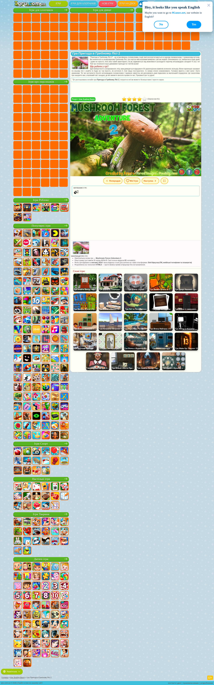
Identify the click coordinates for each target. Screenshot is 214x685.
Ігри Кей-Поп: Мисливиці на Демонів (36, 192)
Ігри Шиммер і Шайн (54, 126)
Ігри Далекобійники (63, 64)
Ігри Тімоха (17, 182)
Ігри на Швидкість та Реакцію (186, 36)
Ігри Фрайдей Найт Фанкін (54, 164)
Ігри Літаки (27, 64)
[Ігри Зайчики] (17, 541)
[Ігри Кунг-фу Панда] (55, 614)
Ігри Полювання (54, 55)
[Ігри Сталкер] (45, 368)
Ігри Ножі (149, 36)
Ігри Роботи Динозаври (63, 36)
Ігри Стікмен (54, 27)
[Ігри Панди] (36, 541)
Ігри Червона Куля (27, 98)
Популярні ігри (41, 226)
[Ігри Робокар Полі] (17, 653)
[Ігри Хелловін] (55, 281)
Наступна (148, 181)
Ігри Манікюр (102, 36)
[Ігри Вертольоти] (55, 262)
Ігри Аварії (36, 27)
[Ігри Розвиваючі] (36, 566)
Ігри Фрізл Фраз (17, 126)
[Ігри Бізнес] (36, 339)
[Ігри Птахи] (45, 541)
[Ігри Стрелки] (27, 435)
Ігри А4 (36, 145)
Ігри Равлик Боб (17, 98)
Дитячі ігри (41, 559)
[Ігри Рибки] (45, 531)
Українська (12, 671)
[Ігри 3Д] (36, 300)
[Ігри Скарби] (45, 329)
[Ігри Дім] (64, 643)
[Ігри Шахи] (36, 496)
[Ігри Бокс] (55, 461)
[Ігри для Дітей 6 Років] (27, 595)
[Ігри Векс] (27, 377)
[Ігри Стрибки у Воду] (45, 461)
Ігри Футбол (27, 17)
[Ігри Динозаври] (17, 531)
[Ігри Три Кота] (17, 605)
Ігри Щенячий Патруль (36, 89)
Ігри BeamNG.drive (45, 73)
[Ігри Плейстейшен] (45, 377)
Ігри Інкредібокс (63, 173)
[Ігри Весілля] (45, 643)
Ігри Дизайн (92, 45)
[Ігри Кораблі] (17, 271)
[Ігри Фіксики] (27, 624)
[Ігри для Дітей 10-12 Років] (55, 595)
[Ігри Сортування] (55, 387)
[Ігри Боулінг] (17, 451)
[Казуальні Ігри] (17, 377)
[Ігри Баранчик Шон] (45, 624)
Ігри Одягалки (102, 27)
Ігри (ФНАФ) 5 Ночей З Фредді (63, 89)
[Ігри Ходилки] (17, 358)
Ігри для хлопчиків (83, 3)
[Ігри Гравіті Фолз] (17, 634)
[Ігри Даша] (27, 586)
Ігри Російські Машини (54, 45)
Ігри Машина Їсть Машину (36, 45)
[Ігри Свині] (27, 521)
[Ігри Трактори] (45, 291)
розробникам (206, 683)
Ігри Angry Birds (27, 108)
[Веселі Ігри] (27, 663)
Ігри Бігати (36, 55)
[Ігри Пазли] (45, 576)
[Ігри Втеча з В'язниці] (17, 406)
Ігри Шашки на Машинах (63, 73)
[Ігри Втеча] (45, 243)
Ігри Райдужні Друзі (45, 154)
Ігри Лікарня (92, 36)
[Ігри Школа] (45, 406)
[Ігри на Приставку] (64, 406)
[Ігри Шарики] (64, 291)
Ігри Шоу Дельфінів (45, 108)
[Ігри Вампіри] (17, 387)
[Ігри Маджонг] (27, 486)
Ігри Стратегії (36, 17)
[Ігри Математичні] (27, 576)
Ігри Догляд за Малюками (83, 45)
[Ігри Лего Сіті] (64, 271)
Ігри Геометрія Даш (140, 27)
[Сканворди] (55, 368)
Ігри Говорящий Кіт (45, 89)
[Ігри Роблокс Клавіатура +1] (27, 217)
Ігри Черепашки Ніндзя (45, 126)
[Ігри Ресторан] (27, 653)
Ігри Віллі (17, 89)
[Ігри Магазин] (45, 653)
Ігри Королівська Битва (63, 17)
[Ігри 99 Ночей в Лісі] (27, 207)
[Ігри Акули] (36, 531)
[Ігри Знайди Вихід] (64, 243)
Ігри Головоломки (149, 45)
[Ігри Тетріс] (17, 329)
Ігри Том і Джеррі (17, 136)
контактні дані (174, 683)
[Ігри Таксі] (27, 271)
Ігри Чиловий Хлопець (27, 182)
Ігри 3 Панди (54, 108)
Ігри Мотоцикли (45, 27)
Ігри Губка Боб (27, 89)
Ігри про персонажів (41, 82)
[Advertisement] (135, 89)
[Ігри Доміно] (17, 496)
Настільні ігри (41, 479)
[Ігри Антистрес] (64, 348)
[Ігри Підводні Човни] (55, 271)
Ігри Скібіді (63, 164)
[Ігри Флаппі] (36, 358)
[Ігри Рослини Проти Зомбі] (27, 329)
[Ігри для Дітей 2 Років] (45, 586)
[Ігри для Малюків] (17, 566)
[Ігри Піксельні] (55, 291)
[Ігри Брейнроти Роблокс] (64, 207)
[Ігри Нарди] (55, 496)
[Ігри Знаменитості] (17, 663)
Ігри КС (17, 73)
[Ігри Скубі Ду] (27, 614)
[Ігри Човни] (45, 271)
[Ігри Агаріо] (27, 243)
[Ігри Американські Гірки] (64, 339)
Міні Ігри (177, 36)
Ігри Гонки (27, 36)
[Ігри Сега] (45, 310)
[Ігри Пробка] (17, 435)
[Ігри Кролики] (55, 541)
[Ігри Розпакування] (45, 435)
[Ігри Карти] (36, 486)
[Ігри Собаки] (64, 521)
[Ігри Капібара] (17, 550)
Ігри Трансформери (45, 173)
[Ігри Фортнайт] (36, 281)
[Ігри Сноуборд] (64, 451)
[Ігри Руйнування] (17, 339)
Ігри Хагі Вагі (63, 145)
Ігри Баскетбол (177, 45)
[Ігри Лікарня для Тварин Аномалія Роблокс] (17, 217)
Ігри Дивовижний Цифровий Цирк (36, 173)
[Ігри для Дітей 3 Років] (55, 586)
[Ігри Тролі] (64, 605)
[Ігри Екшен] (17, 233)
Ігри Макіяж (120, 36)
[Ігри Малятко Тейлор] (36, 605)
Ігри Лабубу (17, 192)
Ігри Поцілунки (120, 27)
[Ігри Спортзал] (36, 470)
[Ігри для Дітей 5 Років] (17, 595)
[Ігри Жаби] (27, 550)
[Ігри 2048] (36, 329)
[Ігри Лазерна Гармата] (27, 310)
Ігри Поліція (54, 36)
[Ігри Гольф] (27, 451)
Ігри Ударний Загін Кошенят (45, 117)
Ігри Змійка (140, 45)
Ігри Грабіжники (27, 45)
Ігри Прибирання (102, 45)
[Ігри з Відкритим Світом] (64, 320)
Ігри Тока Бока (54, 154)
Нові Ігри (107, 3)
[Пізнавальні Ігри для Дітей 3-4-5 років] (45, 566)
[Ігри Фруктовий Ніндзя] (17, 243)
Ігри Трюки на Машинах (195, 36)
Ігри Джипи (63, 55)
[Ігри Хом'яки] (64, 541)
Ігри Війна (54, 64)
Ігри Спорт (41, 444)
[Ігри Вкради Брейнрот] (45, 207)
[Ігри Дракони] (27, 531)
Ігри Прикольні (167, 36)
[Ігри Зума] (27, 300)
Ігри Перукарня (111, 27)
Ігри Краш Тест (36, 73)
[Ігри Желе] (64, 425)
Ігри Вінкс (120, 45)
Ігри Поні (74, 17)
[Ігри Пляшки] (27, 425)
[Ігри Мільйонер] (17, 348)
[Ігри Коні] (17, 521)
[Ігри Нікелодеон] (17, 252)
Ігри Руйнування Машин (54, 73)
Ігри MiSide (36, 182)
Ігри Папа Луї (129, 27)
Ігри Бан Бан (45, 164)
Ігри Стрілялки (45, 55)
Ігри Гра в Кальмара (27, 145)
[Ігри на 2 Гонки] (17, 262)
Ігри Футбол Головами (36, 64)
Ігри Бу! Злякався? (45, 182)
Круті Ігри (167, 45)
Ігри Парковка (17, 17)
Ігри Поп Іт (158, 36)
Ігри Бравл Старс (17, 145)
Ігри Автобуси (17, 55)
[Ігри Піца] (36, 634)
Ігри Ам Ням (36, 108)
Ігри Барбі (102, 17)
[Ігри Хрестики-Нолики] (55, 505)
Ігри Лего (63, 98)
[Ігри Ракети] (55, 348)
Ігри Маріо (54, 117)
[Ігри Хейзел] (64, 566)
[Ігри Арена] (45, 262)
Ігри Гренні (54, 145)
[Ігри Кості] (36, 505)
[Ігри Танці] (36, 653)
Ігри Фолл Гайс (45, 136)
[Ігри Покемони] (17, 643)
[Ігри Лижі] (17, 461)
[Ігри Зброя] (36, 310)
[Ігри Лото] (27, 505)
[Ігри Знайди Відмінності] (45, 605)
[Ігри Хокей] (27, 461)
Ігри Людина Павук (63, 117)
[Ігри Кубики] (64, 281)
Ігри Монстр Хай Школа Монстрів (120, 17)
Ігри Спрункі (54, 173)
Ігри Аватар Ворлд (63, 154)
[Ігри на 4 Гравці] (36, 233)
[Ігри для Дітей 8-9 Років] (45, 595)
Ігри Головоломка (27, 164)
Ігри (58, 3)
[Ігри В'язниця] (55, 435)
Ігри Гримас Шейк (17, 173)
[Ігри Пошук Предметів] (36, 320)
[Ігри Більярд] (36, 451)
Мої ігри (134, 181)
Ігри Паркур (17, 64)
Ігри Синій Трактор (36, 136)
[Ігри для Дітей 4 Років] (64, 586)
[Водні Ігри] (36, 435)
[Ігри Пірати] (17, 310)
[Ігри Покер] (64, 486)
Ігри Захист (186, 45)
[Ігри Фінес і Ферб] (45, 614)
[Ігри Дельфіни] (55, 531)
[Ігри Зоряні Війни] (55, 310)
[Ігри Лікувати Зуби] (64, 634)
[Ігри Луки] (64, 252)
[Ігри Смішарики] (55, 566)
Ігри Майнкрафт (17, 27)
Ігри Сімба (17, 164)
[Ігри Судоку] (64, 496)
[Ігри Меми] (27, 387)
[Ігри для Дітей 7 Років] (36, 595)
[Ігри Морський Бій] (17, 281)
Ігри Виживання (17, 45)
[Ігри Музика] (55, 329)
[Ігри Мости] (17, 416)
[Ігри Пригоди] (27, 262)
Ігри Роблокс (41, 200)
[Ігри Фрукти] (17, 425)
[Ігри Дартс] (17, 470)
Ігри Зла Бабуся (54, 98)
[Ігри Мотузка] (45, 425)
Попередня (114, 181)
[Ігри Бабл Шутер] (64, 358)
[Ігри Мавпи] (64, 531)
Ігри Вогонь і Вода (92, 17)
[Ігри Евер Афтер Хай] (17, 614)
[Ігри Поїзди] (36, 271)
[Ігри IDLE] (36, 425)
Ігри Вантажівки (63, 27)
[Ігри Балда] (36, 377)
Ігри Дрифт (63, 45)
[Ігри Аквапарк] (55, 243)
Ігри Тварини (41, 514)
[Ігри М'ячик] (55, 339)
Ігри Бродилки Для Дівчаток (129, 17)
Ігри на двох (128, 3)
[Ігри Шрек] (36, 614)
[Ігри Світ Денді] (55, 207)
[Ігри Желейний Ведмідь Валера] (27, 605)
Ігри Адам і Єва (36, 126)
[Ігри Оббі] (36, 207)
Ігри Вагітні (74, 36)
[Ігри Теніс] (55, 451)
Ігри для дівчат (102, 10)
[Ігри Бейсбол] (45, 470)
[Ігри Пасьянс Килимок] (27, 496)
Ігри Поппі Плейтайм (27, 192)
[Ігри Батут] (64, 461)
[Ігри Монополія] (45, 505)
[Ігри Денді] (36, 348)
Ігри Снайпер (36, 36)
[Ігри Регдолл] (64, 396)
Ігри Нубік (17, 154)
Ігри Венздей (36, 164)
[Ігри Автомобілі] (27, 233)
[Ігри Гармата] (27, 368)
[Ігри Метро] (17, 300)
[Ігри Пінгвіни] (27, 541)
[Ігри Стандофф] (27, 416)
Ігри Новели (83, 36)
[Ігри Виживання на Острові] (64, 416)
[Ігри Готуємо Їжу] (27, 634)
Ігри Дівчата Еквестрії (83, 17)
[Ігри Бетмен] (55, 634)
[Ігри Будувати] (55, 406)
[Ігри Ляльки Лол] (55, 653)
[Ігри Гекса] (36, 406)
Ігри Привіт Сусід (27, 154)
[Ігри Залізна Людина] (27, 643)
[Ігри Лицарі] (36, 387)
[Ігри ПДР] (27, 252)
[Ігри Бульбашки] (36, 586)
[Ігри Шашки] (45, 496)
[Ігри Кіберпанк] (45, 281)
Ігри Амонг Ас (63, 136)
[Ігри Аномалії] (36, 416)
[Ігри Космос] (36, 262)
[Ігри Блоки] (55, 320)
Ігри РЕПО (54, 182)
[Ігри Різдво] (17, 576)
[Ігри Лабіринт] (55, 377)
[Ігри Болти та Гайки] (55, 396)
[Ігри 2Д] (45, 300)
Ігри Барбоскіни (36, 117)
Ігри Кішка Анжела (83, 27)
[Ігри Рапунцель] (36, 576)
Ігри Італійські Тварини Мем (63, 182)
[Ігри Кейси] (55, 416)
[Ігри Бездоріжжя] (64, 262)
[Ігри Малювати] (64, 595)
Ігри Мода (74, 45)
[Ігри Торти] (64, 329)
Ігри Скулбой (36, 154)
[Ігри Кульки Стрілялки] (45, 233)
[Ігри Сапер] (17, 505)
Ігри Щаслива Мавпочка (63, 126)
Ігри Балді (45, 145)
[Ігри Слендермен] (36, 252)
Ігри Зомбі (54, 17)
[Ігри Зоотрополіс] (55, 605)
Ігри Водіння (45, 64)
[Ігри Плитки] (45, 396)
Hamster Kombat (27, 173)
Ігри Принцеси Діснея (129, 36)
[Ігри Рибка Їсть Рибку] (36, 396)
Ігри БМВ (27, 73)
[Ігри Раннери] (27, 348)
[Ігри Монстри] (45, 348)
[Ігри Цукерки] (64, 576)
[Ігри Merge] (45, 387)
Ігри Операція (111, 36)
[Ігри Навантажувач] (55, 252)
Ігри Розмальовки (74, 27)
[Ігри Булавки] (55, 425)
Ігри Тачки (63, 108)
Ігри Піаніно (111, 45)
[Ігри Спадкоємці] (55, 643)
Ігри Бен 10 (27, 126)
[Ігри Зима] (55, 358)
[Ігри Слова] (45, 358)
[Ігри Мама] (64, 653)
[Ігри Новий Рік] (17, 320)
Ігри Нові (140, 17)
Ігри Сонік (27, 117)
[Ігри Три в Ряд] (27, 320)
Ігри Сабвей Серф (17, 108)
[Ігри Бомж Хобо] (36, 624)
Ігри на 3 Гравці (158, 45)
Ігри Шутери (27, 55)
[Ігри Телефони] (27, 396)
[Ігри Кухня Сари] (17, 624)
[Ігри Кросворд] (27, 291)
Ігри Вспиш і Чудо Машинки (17, 117)
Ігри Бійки (17, 36)
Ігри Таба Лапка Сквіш (129, 45)
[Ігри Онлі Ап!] (64, 377)
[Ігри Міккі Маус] (55, 624)
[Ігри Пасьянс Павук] (55, 486)
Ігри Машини (27, 27)
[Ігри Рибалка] (36, 291)
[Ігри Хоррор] (27, 358)
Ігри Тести (111, 17)
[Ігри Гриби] (64, 435)
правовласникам (191, 683)
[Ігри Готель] (45, 416)
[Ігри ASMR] (27, 406)
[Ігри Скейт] (36, 461)
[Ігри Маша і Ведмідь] (27, 566)
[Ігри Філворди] (45, 339)
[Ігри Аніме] (45, 634)
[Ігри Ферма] (64, 310)
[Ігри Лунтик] (55, 576)
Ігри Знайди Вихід (87, 99)
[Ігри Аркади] (55, 233)
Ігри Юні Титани (27, 136)
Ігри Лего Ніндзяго (54, 89)
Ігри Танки (45, 17)
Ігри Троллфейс (36, 98)
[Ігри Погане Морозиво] (45, 252)
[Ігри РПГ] (64, 233)
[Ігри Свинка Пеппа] (17, 586)
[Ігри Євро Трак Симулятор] (27, 339)
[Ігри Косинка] (45, 486)
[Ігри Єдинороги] (45, 521)
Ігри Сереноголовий (54, 136)
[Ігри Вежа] (17, 368)
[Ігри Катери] (55, 300)
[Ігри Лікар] (27, 281)
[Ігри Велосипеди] (45, 451)
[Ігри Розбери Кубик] (17, 291)
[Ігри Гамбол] (64, 624)
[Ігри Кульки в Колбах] (64, 387)
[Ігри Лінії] (45, 320)
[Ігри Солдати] (64, 300)
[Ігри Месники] (36, 643)
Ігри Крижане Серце (92, 27)
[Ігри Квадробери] (27, 470)
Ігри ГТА (45, 45)
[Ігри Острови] (17, 396)
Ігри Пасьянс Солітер (140, 36)
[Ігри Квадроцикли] (36, 368)
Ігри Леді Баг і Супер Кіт (45, 98)
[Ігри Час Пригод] (64, 614)
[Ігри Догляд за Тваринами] (55, 521)
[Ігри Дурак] (17, 486)
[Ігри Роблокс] (17, 207)
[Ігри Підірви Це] (36, 243)
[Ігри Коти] (36, 521)
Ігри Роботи (45, 36)
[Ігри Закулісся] (64, 368)
